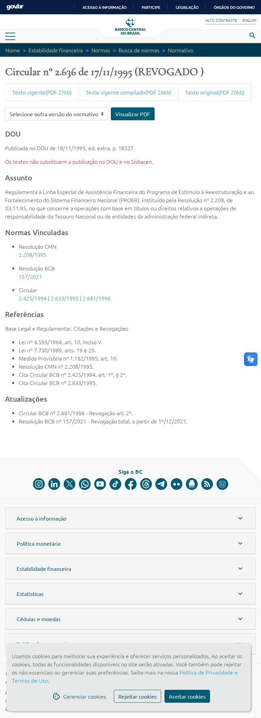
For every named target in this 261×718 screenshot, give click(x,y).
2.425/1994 (33, 298)
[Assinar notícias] (192, 484)
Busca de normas (139, 50)
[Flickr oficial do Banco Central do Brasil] (176, 484)
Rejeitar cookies (137, 696)
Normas (100, 50)
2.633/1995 (65, 298)
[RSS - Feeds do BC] (207, 484)
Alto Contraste (221, 20)
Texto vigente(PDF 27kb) (42, 92)
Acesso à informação (104, 7)
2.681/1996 (96, 298)
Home (12, 50)
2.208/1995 (33, 254)
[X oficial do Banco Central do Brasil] (69, 484)
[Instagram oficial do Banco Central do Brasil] (39, 484)
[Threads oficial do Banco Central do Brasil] (146, 484)
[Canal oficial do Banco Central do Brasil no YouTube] (100, 484)
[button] (130, 518)
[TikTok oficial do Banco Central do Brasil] (115, 484)
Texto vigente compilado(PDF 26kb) (128, 92)
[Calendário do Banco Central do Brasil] (222, 484)
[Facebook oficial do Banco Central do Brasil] (131, 484)
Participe (151, 7)
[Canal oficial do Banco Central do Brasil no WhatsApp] (85, 484)
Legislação (187, 7)
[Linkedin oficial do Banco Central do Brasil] (54, 484)
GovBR (14, 7)
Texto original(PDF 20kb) (214, 92)
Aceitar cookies (187, 696)
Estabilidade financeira (56, 50)
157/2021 (30, 276)
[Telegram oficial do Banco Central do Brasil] (161, 484)
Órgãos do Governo (234, 7)
